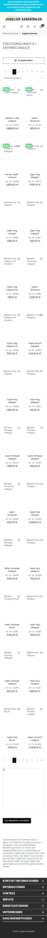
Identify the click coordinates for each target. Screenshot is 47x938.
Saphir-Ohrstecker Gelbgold (35, 288)
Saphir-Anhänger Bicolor (12, 626)
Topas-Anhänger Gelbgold (12, 457)
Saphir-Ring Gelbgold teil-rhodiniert (12, 288)
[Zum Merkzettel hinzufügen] (18, 90)
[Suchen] (21, 27)
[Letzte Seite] (42, 71)
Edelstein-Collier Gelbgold (12, 119)
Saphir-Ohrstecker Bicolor (35, 120)
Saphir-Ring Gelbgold (12, 232)
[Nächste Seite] (36, 71)
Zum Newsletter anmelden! (16, 820)
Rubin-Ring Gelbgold (35, 682)
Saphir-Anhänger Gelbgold (34, 457)
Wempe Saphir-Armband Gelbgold (12, 176)
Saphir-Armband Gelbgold (35, 738)
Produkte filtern (25, 60)
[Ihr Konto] (34, 27)
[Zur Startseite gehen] (23, 17)
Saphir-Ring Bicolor (12, 738)
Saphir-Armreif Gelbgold (34, 344)
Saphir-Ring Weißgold (35, 176)
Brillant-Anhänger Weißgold (12, 570)
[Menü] (5, 27)
